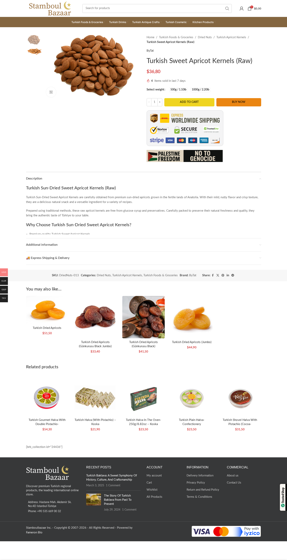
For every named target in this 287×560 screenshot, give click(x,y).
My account (154, 475)
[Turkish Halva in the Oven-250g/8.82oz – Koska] (143, 395)
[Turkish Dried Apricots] (47, 310)
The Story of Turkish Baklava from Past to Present (118, 499)
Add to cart (189, 102)
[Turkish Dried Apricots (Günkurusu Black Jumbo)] (95, 317)
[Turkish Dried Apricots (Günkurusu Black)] (143, 317)
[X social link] (217, 275)
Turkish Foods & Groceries (176, 37)
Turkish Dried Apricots (47, 328)
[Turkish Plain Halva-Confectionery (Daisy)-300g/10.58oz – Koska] (192, 395)
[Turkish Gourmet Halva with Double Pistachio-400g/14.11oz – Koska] (47, 395)
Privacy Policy (196, 482)
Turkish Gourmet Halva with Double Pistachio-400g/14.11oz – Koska (47, 424)
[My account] (242, 8)
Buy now (238, 102)
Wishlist (152, 489)
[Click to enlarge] (51, 92)
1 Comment (113, 485)
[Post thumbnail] (93, 503)
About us (232, 475)
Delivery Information (200, 475)
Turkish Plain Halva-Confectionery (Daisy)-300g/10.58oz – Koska (191, 424)
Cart (149, 482)
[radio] (178, 89)
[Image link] (47, 472)
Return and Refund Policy (203, 489)
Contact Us (234, 482)
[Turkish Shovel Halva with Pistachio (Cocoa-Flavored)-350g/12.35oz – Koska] (240, 395)
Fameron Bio (34, 532)
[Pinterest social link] (222, 275)
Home (150, 37)
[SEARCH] (227, 8)
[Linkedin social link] (227, 275)
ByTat (150, 50)
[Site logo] (50, 8)
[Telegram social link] (232, 275)
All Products (154, 496)
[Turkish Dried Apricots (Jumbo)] (192, 317)
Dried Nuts (205, 37)
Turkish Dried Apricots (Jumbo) (191, 342)
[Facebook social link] (212, 275)
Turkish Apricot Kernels (231, 37)
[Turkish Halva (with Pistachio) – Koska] (95, 395)
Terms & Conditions (199, 496)
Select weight (155, 89)
